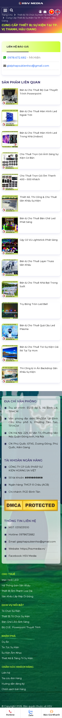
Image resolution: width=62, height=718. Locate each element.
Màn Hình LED (10, 580)
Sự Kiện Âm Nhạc (12, 652)
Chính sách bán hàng (14, 689)
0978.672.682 (16, 57)
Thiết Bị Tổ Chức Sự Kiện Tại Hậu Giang (37, 14)
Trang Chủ (7, 14)
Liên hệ (6, 672)
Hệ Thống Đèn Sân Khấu (16, 585)
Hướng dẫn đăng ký (13, 683)
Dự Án (5, 641)
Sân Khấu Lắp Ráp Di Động (17, 596)
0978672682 (27, 534)
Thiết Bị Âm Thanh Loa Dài (17, 590)
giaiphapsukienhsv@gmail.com (28, 65)
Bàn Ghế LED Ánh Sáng (16, 621)
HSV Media (29, 555)
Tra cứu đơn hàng (12, 678)
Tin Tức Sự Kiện (10, 647)
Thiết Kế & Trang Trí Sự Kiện (17, 658)
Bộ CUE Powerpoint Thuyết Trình (21, 627)
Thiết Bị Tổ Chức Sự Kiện (16, 616)
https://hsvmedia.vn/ (32, 548)
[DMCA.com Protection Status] (31, 506)
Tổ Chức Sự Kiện (11, 610)
